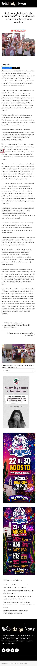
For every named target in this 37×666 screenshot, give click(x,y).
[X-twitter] (17, 650)
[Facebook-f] (4, 650)
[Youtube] (12, 650)
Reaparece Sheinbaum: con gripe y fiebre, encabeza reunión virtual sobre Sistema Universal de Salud (19, 604)
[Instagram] (8, 650)
